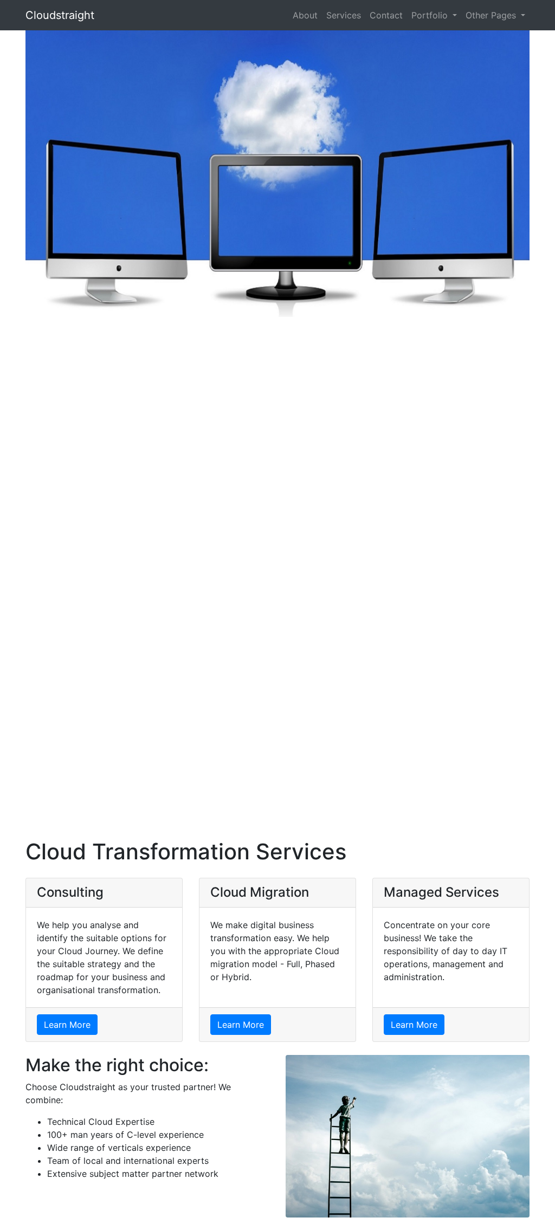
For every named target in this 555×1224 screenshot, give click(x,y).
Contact (386, 15)
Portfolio (430, 15)
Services (343, 15)
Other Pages (492, 15)
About (305, 15)
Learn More (67, 1024)
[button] (41, 428)
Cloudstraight (59, 15)
